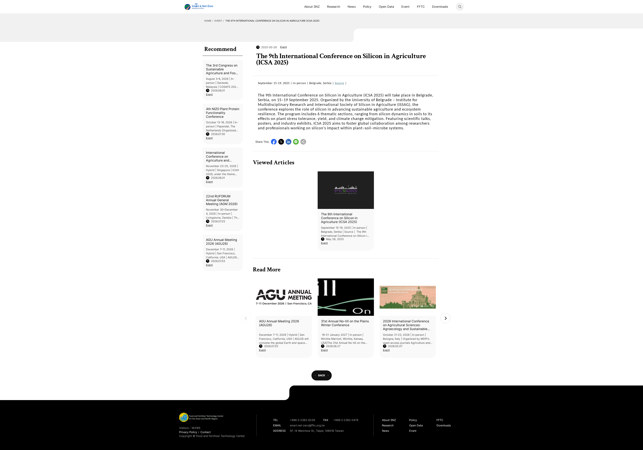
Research (333, 6)
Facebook (274, 142)
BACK (321, 375)
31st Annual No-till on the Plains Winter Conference (345, 323)
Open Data (386, 6)
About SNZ (312, 6)
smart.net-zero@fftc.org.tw (307, 425)
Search (460, 7)
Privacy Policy (188, 432)
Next (445, 318)
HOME (207, 20)
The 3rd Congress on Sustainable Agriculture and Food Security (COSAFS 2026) (221, 69)
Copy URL (303, 142)
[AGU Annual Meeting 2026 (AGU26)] (284, 297)
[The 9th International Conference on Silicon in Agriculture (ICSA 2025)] (346, 190)
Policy (367, 6)
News (352, 6)
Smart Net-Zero (198, 6)
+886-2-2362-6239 (302, 420)
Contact (205, 432)
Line (296, 142)
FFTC (421, 6)
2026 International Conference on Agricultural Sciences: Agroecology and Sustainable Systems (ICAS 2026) (406, 325)
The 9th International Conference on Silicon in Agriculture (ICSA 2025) (272, 20)
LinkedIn (288, 142)
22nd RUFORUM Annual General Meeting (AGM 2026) (222, 200)
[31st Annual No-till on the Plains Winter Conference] (346, 297)
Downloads (440, 6)
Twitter (281, 142)
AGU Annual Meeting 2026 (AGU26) (221, 242)
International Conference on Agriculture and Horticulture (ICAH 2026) (220, 156)
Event (405, 6)
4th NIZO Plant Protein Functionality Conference (222, 113)
